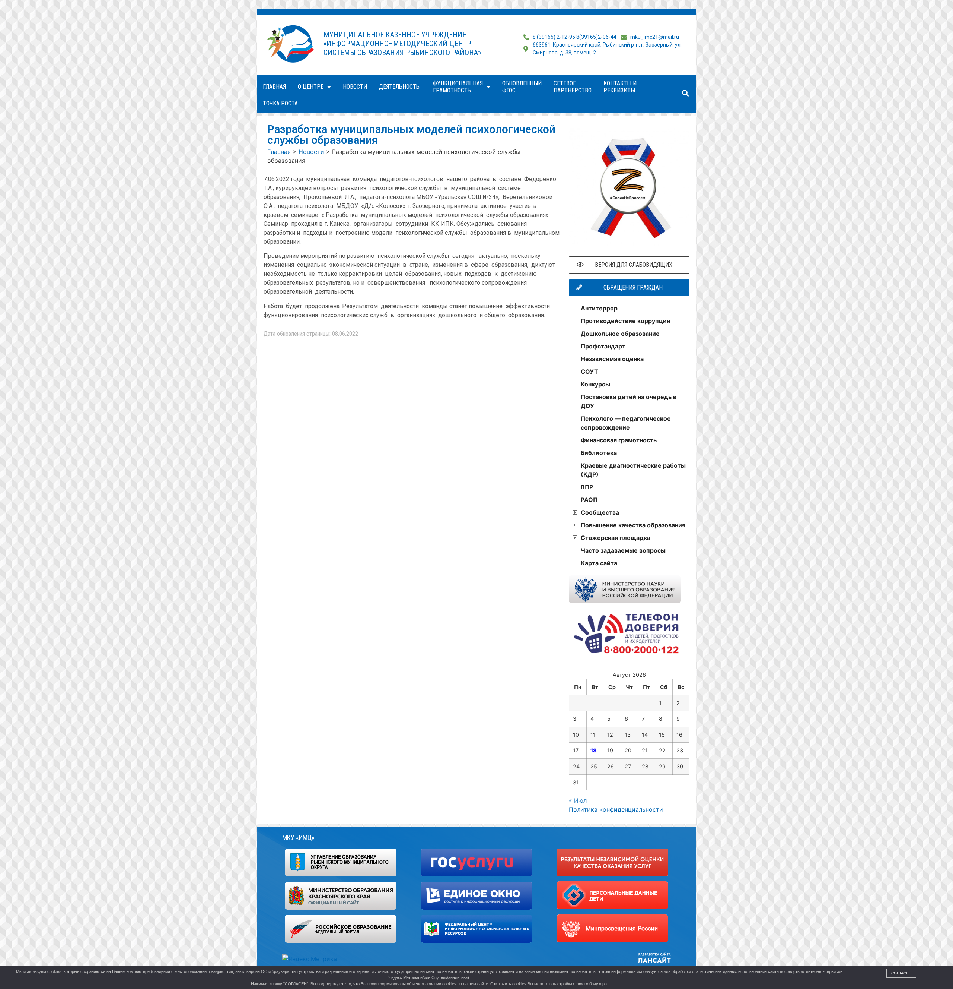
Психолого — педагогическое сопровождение (626, 423)
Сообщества (600, 512)
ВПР (587, 487)
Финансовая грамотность (619, 440)
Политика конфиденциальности (616, 809)
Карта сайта (599, 563)
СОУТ (589, 371)
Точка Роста (280, 103)
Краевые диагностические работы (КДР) (633, 470)
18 (593, 750)
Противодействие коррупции (625, 321)
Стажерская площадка (615, 537)
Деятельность (400, 86)
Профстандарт (603, 346)
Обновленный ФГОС (522, 87)
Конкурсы (595, 384)
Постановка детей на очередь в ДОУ (628, 401)
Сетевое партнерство (573, 87)
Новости (355, 86)
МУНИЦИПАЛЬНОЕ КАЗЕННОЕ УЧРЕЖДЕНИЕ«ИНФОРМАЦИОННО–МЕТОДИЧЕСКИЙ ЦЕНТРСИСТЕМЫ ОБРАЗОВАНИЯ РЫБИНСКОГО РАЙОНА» (402, 43)
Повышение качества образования (633, 525)
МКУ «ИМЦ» (298, 837)
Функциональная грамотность (458, 87)
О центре (310, 86)
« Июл (578, 800)
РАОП (589, 499)
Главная (274, 86)
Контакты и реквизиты (620, 87)
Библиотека (599, 452)
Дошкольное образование (620, 333)
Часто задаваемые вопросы (623, 550)
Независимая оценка (612, 359)
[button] (685, 93)
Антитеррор (599, 308)
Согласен (901, 973)
